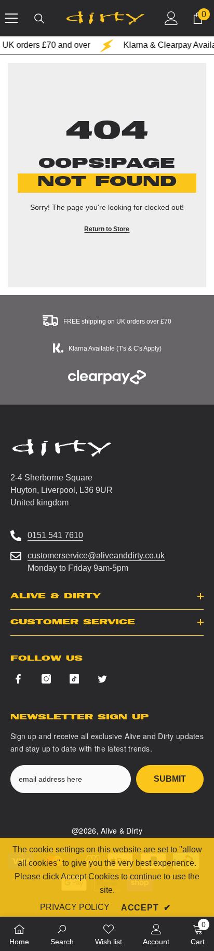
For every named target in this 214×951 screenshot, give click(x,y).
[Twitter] (102, 679)
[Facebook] (18, 679)
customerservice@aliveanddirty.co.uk (96, 555)
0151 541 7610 (55, 535)
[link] (62, 934)
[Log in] (171, 18)
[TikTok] (74, 679)
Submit (170, 778)
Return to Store (106, 229)
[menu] (11, 18)
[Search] (39, 18)
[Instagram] (46, 679)
